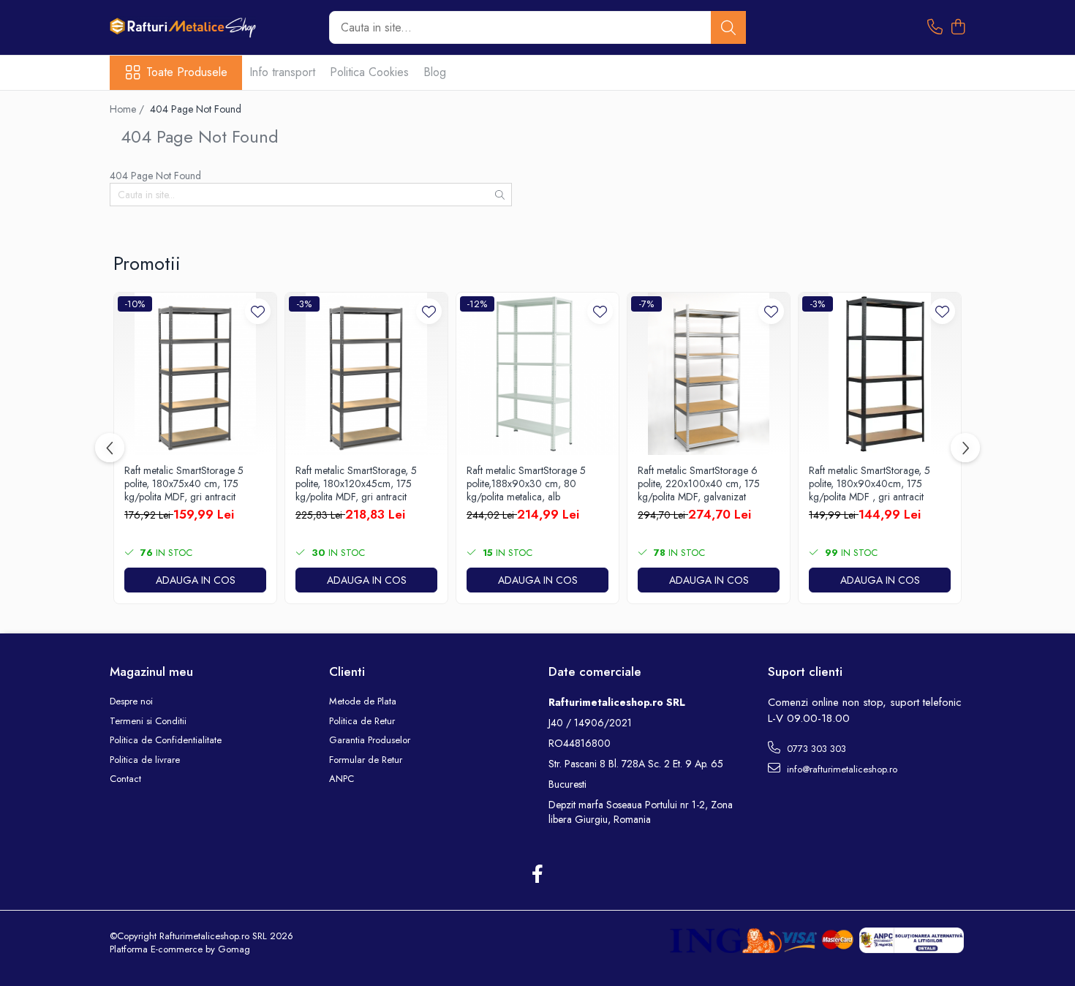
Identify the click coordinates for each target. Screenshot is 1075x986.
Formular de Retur (365, 760)
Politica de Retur (362, 721)
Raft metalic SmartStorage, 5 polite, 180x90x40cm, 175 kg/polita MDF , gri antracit (869, 484)
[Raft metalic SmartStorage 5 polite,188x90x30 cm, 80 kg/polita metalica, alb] (537, 374)
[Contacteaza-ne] (935, 28)
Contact (125, 779)
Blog (434, 72)
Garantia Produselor (369, 740)
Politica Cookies (369, 72)
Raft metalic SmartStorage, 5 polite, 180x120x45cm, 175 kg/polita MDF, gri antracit (356, 484)
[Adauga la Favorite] (258, 311)
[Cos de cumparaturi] (957, 28)
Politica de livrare (145, 760)
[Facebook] (538, 875)
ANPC (341, 779)
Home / (128, 109)
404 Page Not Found (195, 109)
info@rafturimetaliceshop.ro (840, 769)
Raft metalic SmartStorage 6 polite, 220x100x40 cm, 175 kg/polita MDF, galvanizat (699, 484)
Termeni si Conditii (148, 721)
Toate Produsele (186, 72)
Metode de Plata (362, 701)
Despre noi (131, 701)
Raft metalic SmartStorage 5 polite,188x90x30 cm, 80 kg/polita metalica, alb (526, 484)
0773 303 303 (815, 749)
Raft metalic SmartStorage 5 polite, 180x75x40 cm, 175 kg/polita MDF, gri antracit (184, 484)
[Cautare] (728, 27)
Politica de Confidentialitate (166, 740)
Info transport (282, 72)
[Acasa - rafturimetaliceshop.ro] (183, 27)
